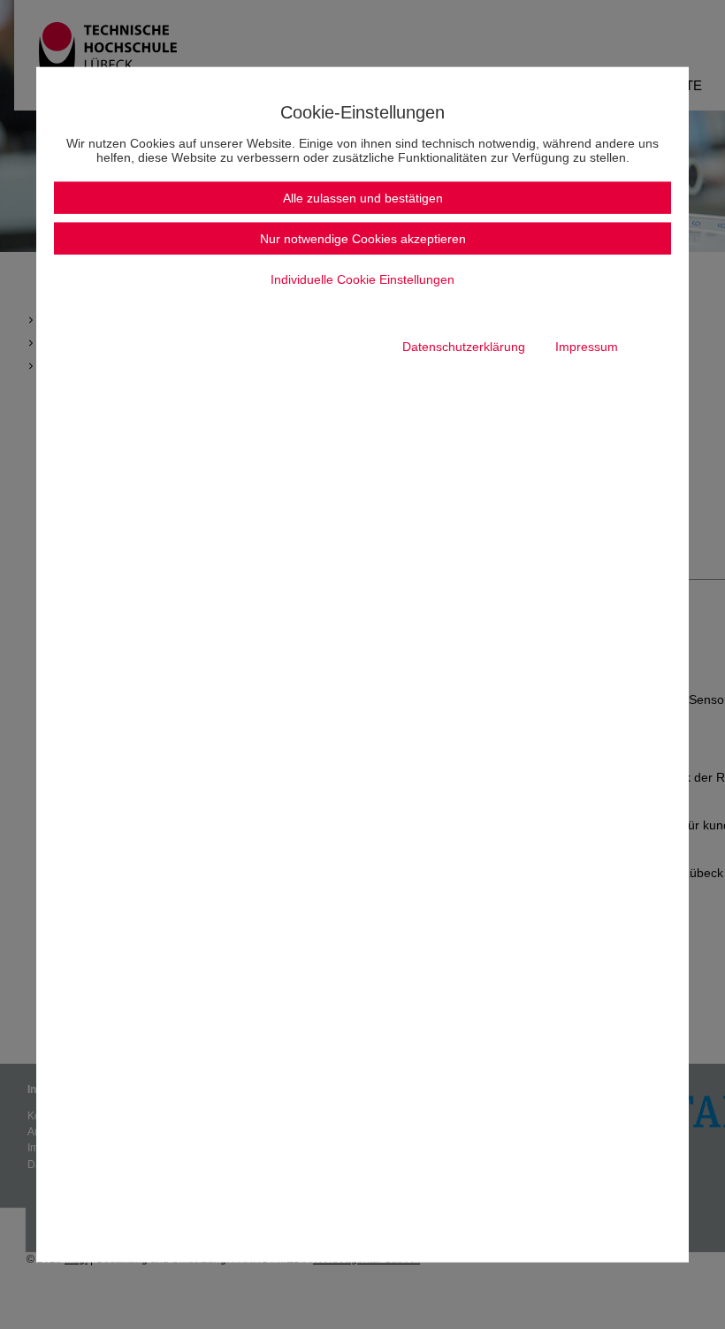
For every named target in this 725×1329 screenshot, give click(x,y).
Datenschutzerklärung (463, 346)
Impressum (586, 346)
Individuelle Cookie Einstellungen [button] (362, 278)
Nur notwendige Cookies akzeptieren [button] (363, 238)
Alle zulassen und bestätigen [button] (363, 197)
